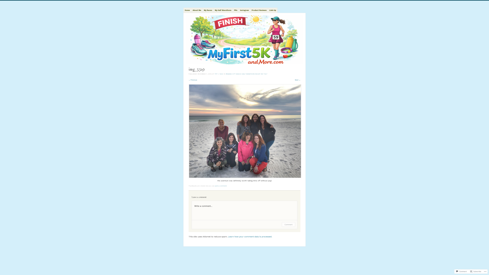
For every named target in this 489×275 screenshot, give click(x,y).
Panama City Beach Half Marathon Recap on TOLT (246, 74)
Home (187, 10)
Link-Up (272, 10)
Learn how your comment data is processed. (250, 236)
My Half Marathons (223, 10)
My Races (208, 10)
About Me (197, 10)
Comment (288, 224)
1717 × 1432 (219, 74)
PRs (235, 10)
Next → (297, 80)
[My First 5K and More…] (244, 40)
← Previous (193, 80)
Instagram (244, 10)
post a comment (221, 186)
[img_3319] (245, 178)
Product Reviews (259, 10)
